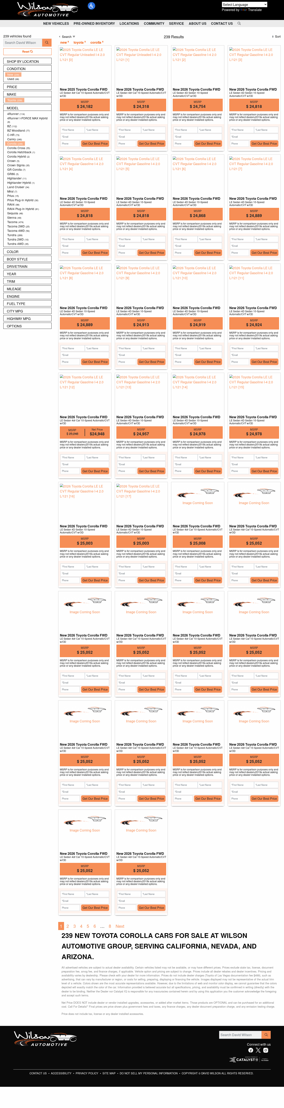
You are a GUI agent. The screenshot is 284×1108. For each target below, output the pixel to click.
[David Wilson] (48, 9)
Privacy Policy (87, 1073)
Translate (255, 9)
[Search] (47, 43)
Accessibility (61, 1073)
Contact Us (39, 1073)
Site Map (109, 1073)
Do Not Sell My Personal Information (149, 1073)
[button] (91, 6)
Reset (26, 51)
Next (120, 926)
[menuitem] (28, 74)
